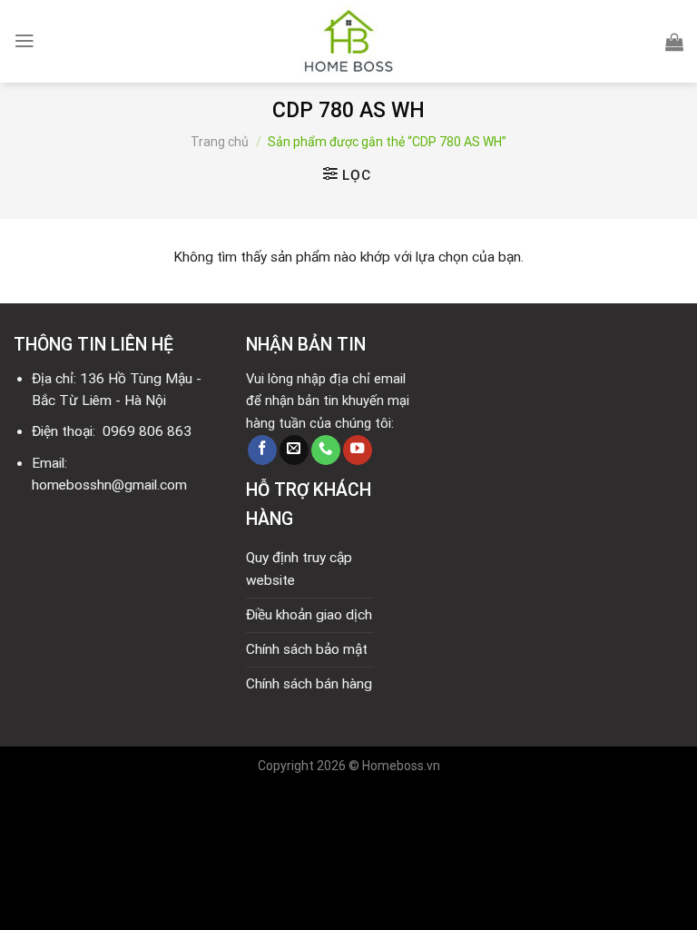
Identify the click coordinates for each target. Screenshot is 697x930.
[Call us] (325, 450)
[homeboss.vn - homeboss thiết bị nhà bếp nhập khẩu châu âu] (348, 41)
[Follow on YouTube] (357, 450)
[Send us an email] (294, 450)
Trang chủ (220, 141)
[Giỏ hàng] (674, 42)
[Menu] (24, 41)
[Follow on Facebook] (262, 450)
